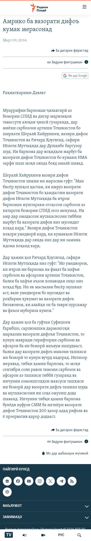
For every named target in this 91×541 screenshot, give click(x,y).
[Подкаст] (7, 491)
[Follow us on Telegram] (61, 481)
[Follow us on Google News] (7, 481)
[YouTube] (43, 535)
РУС (61, 535)
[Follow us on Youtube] (28, 481)
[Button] (69, 51)
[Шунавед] (25, 535)
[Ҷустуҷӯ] (79, 535)
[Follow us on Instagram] (39, 481)
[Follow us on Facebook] (18, 481)
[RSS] (72, 481)
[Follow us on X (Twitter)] (50, 481)
